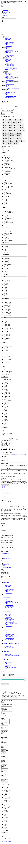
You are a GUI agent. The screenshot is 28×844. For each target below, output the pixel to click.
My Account (6, 11)
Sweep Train (8, 312)
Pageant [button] (5, 630)
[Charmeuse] (3, 745)
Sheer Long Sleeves (9, 361)
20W (19, 133)
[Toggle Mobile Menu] (1, 577)
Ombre (6, 250)
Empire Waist (8, 347)
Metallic (7, 248)
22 (11, 128)
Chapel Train (8, 305)
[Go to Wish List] (2, 6)
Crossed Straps (8, 233)
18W (12, 133)
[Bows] (4, 741)
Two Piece (7, 205)
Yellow (6, 382)
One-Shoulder (8, 330)
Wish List (5, 10)
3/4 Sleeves (7, 358)
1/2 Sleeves (7, 356)
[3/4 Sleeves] (5, 771)
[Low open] (4, 729)
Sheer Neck (7, 335)
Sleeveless (7, 363)
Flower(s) (7, 267)
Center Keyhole (8, 214)
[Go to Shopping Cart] (1, 6)
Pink (6, 403)
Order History (6, 564)
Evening (7, 163)
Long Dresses (8, 189)
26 (22, 128)
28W (6, 138)
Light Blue (7, 392)
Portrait (6, 331)
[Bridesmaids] (6, 708)
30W (12, 138)
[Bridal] (6, 707)
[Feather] (3, 747)
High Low (7, 217)
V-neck (6, 339)
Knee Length (8, 309)
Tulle (6, 296)
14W (22, 130)
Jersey (6, 284)
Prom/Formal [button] (6, 611)
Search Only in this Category (8, 109)
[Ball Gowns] (4, 713)
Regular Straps (8, 371)
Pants (6, 192)
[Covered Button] (4, 726)
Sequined (7, 291)
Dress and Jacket (8, 183)
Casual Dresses (8, 158)
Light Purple (8, 400)
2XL (16, 143)
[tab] (15, 435)
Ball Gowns (7, 180)
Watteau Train (8, 315)
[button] (6, 37)
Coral (6, 413)
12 (5, 125)
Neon (6, 249)
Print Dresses (8, 193)
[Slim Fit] (4, 767)
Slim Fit (6, 350)
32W (19, 138)
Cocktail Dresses (8, 160)
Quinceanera (8, 171)
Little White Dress (9, 187)
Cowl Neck (7, 321)
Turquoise (7, 390)
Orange (6, 412)
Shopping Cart (6, 12)
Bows (6, 261)
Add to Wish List (4, 485)
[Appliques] (4, 738)
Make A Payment (7, 567)
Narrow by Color (7, 379)
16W (6, 133)
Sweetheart (7, 338)
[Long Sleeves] (5, 773)
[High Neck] (4, 760)
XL (10, 143)
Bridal (6, 156)
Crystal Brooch (8, 262)
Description (6, 491)
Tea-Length (7, 313)
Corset (6, 215)
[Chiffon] (3, 746)
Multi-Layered (8, 218)
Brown (6, 419)
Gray (6, 422)
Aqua (6, 389)
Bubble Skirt (8, 211)
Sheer (6, 237)
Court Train (7, 306)
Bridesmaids (7, 157)
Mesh (6, 287)
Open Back (7, 219)
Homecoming (8, 167)
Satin (6, 290)
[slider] (25, 679)
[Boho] (4, 714)
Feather (6, 265)
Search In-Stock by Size (8, 116)
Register (5, 13)
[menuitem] (15, 10)
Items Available (6, 493)
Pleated (6, 221)
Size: (2, 459)
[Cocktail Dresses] (6, 710)
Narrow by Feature (7, 150)
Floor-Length (8, 308)
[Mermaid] (4, 766)
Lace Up (7, 234)
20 (5, 128)
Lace (6, 269)
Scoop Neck (7, 334)
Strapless (7, 337)
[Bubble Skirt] (5, 719)
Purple (6, 397)
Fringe (6, 268)
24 (16, 128)
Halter (6, 322)
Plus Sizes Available (9, 222)
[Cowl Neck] (4, 758)
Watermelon (7, 407)
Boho (6, 182)
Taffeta (6, 294)
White (6, 424)
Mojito (6, 383)
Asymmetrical (8, 303)
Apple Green (8, 385)
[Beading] (4, 740)
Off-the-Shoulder (9, 328)
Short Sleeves (8, 362)
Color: (2, 461)
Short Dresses (8, 197)
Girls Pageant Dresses (10, 166)
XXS (6, 141)
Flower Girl (7, 164)
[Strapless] (4, 780)
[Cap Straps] (4, 777)
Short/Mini (7, 310)
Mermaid (7, 349)
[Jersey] (3, 748)
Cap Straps (7, 370)
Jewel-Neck (7, 325)
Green (6, 386)
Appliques (7, 258)
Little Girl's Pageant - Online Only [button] (11, 643)
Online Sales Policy (5, 487)
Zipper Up (7, 238)
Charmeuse (7, 280)
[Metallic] (2, 733)
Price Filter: (5, 110)
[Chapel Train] (4, 754)
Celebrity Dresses (9, 212)
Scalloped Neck (8, 332)
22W (6, 136)
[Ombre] (2, 736)
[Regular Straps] (4, 778)
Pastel (6, 252)
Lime (6, 387)
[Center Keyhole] (5, 722)
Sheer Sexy (7, 196)
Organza (7, 288)
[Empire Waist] (4, 765)
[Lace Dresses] (4, 717)
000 (6, 120)
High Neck (7, 324)
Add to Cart (3, 478)
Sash (6, 272)
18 (22, 125)
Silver (6, 423)
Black (6, 420)
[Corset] (5, 723)
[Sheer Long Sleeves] (5, 774)
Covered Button (8, 231)
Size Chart (3, 486)
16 (16, 125)
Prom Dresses (8, 170)
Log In (5, 15)
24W (12, 136)
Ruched (6, 224)
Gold (6, 417)
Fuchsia (6, 406)
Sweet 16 (7, 174)
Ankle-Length (8, 302)
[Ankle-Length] (4, 751)
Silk (6, 293)
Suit (6, 200)
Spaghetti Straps (8, 372)
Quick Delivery (22, 454)
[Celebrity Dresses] (5, 721)
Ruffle (6, 271)
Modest (6, 190)
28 (5, 130)
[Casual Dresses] (6, 709)
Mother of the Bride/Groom (11, 168)
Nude (6, 416)
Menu (2, 34)
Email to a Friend (4, 489)
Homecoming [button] (6, 597)
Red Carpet (7, 173)
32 (16, 130)
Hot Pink (7, 405)
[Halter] (4, 759)
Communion (8, 161)
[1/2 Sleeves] (5, 770)
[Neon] (2, 735)
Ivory (6, 415)
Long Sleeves (8, 359)
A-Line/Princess (8, 346)
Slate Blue (7, 393)
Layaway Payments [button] (7, 433)
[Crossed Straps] (4, 727)
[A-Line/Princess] (4, 764)
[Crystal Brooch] (4, 742)
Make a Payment (10, 436)
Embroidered (8, 264)
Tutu (6, 203)
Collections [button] (6, 582)
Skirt (6, 199)
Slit (5, 225)
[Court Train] (4, 755)
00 (11, 120)
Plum (6, 409)
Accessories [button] (6, 651)
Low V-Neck (8, 327)
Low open (7, 236)
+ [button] (4, 434)
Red (6, 410)
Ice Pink (7, 402)
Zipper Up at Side (9, 240)
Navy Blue (7, 396)
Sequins (6, 274)
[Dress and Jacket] (4, 716)
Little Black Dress (9, 186)
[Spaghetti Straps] (4, 779)
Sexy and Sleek (8, 195)
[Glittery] (2, 732)
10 (20, 122)
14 (11, 125)
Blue (6, 395)
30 (11, 130)
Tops (6, 202)
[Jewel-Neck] (4, 761)
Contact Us (6, 553)
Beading (7, 259)
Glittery (6, 246)
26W (19, 136)
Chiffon (6, 281)
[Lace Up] (4, 728)
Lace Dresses (8, 185)
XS (12, 141)
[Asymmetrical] (4, 752)
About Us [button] (5, 659)
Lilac (6, 399)
